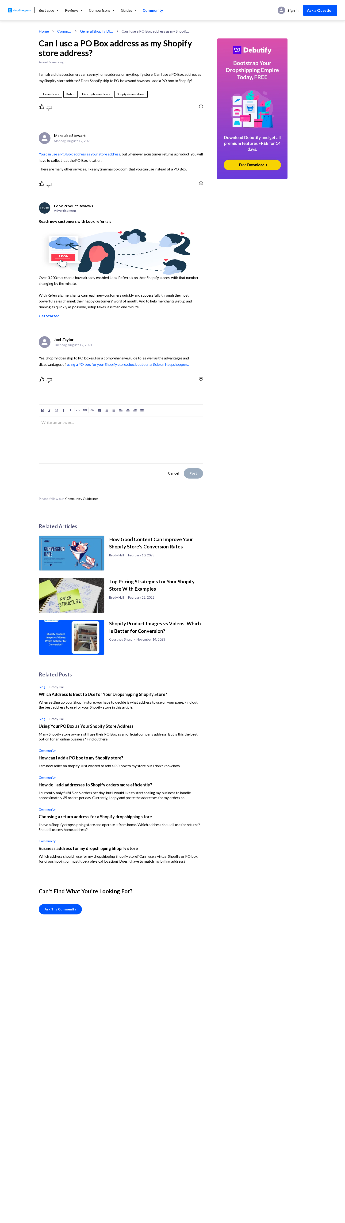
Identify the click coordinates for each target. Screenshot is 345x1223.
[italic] (49, 410)
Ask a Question (320, 10)
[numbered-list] (106, 410)
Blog (42, 687)
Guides (126, 10)
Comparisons (99, 10)
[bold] (42, 410)
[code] (77, 410)
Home (44, 31)
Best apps (46, 10)
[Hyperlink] (92, 410)
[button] (99, 410)
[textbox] (121, 424)
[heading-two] (70, 410)
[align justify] (142, 410)
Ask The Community (60, 909)
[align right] (134, 410)
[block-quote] (84, 410)
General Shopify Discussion (96, 31)
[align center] (127, 410)
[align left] (120, 410)
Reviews (71, 10)
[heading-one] (63, 410)
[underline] (56, 410)
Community (153, 10)
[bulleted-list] (113, 410)
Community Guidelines (82, 499)
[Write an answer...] (201, 107)
